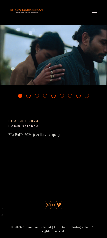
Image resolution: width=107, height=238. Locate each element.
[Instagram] (48, 205)
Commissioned (23, 126)
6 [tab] (62, 96)
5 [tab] (53, 96)
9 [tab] (87, 96)
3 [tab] (37, 96)
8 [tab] (78, 96)
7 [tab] (70, 96)
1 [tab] (20, 96)
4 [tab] (45, 96)
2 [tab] (28, 96)
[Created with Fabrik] (2, 212)
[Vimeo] (58, 205)
